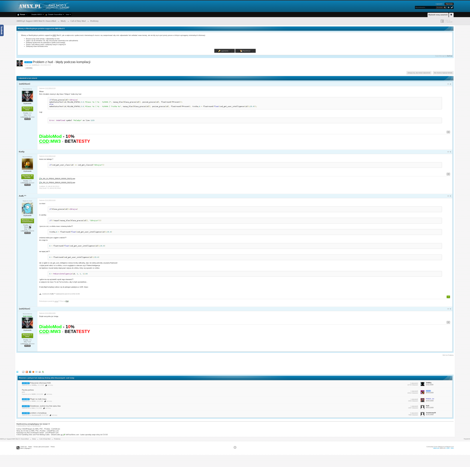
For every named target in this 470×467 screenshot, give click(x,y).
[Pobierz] (43, 372)
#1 (448, 84)
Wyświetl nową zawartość (438, 15)
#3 (448, 196)
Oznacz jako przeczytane (41, 446)
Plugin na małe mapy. (38, 399)
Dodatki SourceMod (54, 14)
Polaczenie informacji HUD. (40, 383)
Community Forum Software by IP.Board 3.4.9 (440, 446)
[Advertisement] (61, 362)
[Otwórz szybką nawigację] (451, 14)
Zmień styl (23, 446)
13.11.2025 (429, 385)
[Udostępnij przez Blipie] (27, 372)
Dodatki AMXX (36, 14)
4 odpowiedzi (414, 383)
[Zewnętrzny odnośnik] (57, 178)
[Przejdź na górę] (235, 447)
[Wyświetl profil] (27, 96)
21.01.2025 (430, 414)
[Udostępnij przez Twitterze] (17, 372)
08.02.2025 (430, 407)
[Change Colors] (451, 7)
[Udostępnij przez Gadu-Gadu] (33, 372)
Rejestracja (449, 4)
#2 (448, 152)
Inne (67, 14)
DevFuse (449, 56)
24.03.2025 (430, 393)
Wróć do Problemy (448, 355)
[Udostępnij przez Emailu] (36, 372)
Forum (22, 14)
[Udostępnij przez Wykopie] (23, 372)
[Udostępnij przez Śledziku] (30, 372)
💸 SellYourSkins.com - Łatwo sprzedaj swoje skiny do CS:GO (85, 435)
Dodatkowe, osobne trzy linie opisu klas (45, 406)
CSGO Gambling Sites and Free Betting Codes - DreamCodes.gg (39, 435)
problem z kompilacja (38, 413)
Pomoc (53, 446)
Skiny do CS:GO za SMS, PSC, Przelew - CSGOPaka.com (37, 431)
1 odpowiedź (414, 391)
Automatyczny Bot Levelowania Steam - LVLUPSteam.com (37, 433)
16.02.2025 (430, 401)
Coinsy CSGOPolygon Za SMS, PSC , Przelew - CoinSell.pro (38, 429)
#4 (448, 309)
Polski (30, 446)
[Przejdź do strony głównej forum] (43, 6)
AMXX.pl (442, 448)
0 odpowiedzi (414, 413)
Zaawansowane (448, 7)
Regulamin (467, 439)
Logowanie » (439, 4)
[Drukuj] (40, 372)
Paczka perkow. (28, 390)
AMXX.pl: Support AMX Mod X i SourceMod (14, 439)
